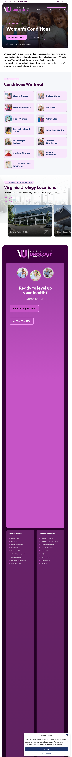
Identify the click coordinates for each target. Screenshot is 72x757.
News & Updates (16, 557)
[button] (67, 736)
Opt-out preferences (46, 753)
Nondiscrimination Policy (18, 560)
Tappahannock (46, 560)
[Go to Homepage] (16, 10)
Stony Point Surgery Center (50, 541)
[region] (35, 210)
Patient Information (17, 544)
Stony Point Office (19, 232)
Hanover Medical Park (48, 544)
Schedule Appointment (57, 10)
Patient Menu (61, 2)
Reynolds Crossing (47, 547)
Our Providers (15, 547)
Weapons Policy (16, 563)
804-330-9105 (21, 2)
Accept (46, 749)
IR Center (44, 554)
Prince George (46, 557)
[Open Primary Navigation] (39, 10)
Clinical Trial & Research (18, 554)
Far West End (45, 551)
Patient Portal (15, 538)
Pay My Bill (14, 541)
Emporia (44, 563)
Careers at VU (15, 551)
